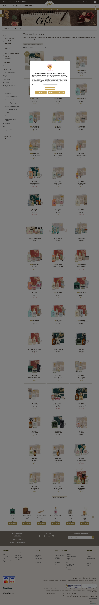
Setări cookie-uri (50, 88)
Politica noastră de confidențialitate (50, 84)
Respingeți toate (41, 92)
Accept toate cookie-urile (56, 92)
